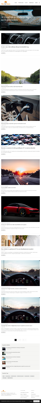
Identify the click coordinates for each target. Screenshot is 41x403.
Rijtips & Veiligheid (23, 394)
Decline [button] (31, 401)
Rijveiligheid (32, 376)
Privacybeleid (33, 394)
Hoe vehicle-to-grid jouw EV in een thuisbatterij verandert (17, 249)
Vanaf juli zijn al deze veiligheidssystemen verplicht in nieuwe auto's (16, 325)
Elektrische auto (13, 376)
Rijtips (26, 2)
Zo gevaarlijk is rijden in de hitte (8, 187)
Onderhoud (31, 2)
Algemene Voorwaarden (35, 395)
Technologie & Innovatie (24, 392)
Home (16, 2)
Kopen (36, 2)
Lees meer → (3, 255)
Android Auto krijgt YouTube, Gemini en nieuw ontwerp (14, 288)
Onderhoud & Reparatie (24, 395)
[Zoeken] (39, 2)
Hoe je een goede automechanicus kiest (13, 352)
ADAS (3, 376)
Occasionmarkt (27, 376)
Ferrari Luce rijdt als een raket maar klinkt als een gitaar (13, 224)
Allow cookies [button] (36, 401)
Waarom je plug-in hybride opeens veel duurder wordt (13, 123)
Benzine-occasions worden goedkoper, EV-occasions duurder (18, 148)
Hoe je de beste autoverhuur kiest (12, 361)
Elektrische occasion (20, 376)
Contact (32, 392)
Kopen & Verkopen (23, 397)
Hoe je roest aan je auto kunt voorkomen (13, 356)
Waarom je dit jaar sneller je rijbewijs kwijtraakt (12, 86)
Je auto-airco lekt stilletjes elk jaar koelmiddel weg (15, 47)
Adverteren (33, 397)
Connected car (8, 376)
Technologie (20, 2)
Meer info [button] (23, 401)
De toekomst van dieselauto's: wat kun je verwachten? (15, 347)
